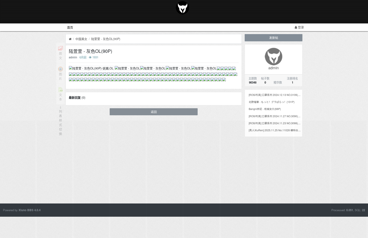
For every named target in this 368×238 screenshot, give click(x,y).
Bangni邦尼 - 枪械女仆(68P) (265, 109)
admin (73, 57)
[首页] (70, 39)
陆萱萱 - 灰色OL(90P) (105, 39)
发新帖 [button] (273, 37)
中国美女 (81, 39)
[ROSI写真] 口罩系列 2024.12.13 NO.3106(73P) (276, 95)
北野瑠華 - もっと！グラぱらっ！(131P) (272, 102)
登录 (300, 27)
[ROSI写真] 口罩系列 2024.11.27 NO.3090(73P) (276, 116)
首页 (70, 27)
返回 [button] (154, 112)
